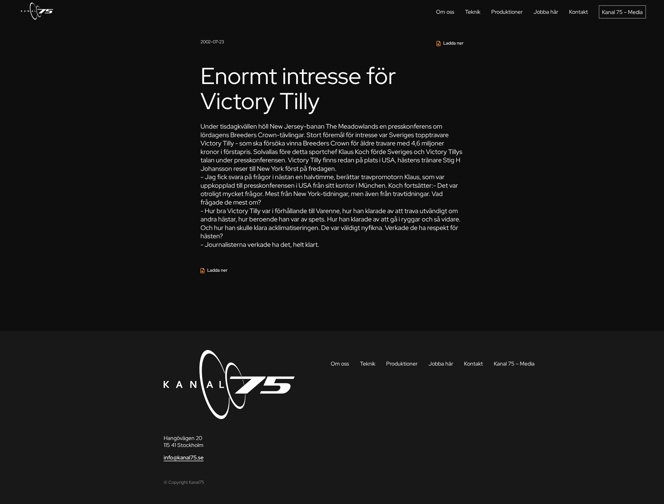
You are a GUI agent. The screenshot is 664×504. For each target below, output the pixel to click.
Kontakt (578, 11)
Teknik (472, 11)
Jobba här (546, 11)
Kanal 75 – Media (622, 12)
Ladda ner (453, 43)
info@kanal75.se (184, 457)
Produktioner (507, 11)
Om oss (445, 11)
